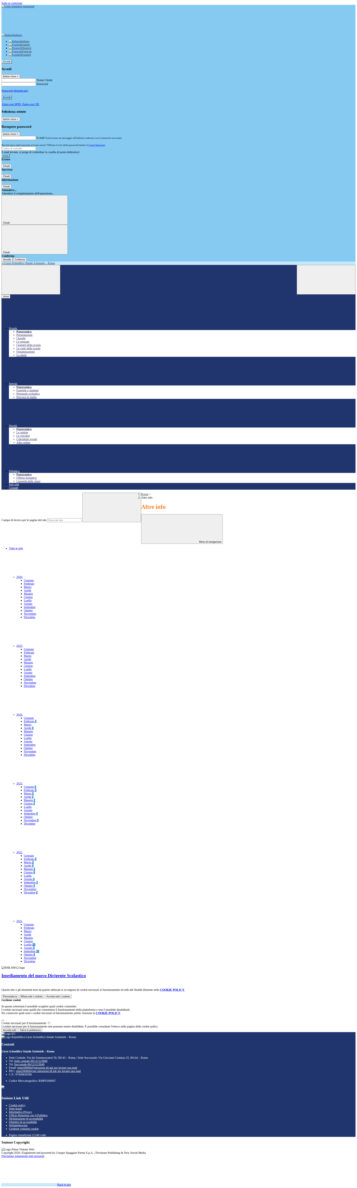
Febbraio (29, 583)
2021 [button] (19, 921)
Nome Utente (44, 80)
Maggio (28, 593)
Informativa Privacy (20, 1112)
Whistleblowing (18, 1125)
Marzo (27, 587)
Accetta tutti (58, 996)
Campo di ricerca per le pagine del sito (23, 520)
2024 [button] (19, 714)
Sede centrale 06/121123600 (30, 1061)
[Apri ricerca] (326, 279)
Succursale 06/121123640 (29, 1064)
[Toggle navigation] (30, 279)
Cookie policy (17, 1105)
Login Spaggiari (97, 145)
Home (144, 494)
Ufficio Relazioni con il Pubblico (28, 1115)
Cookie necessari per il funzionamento (24, 1023)
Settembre (30, 607)
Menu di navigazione (209, 541)
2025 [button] (19, 645)
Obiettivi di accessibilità (23, 1122)
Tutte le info (16, 548)
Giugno (28, 597)
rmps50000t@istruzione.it (47, 1067)
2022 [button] (19, 852)
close (6, 296)
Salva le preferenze (30, 1030)
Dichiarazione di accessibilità (26, 1118)
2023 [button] (19, 783)
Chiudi (6, 166)
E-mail (40, 137)
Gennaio (29, 580)
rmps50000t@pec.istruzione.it (48, 1071)
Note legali (15, 1108)
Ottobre (28, 610)
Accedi (6, 61)
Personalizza (10, 996)
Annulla (7, 259)
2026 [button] (19, 577)
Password (42, 84)
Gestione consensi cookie (24, 1128)
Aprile (27, 590)
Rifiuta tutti (32, 996)
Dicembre (29, 617)
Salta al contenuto (11, 3)
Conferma (20, 259)
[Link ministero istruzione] (17, 6)
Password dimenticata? (14, 90)
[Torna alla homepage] (178, 263)
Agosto (28, 603)
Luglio (28, 600)
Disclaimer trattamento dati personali (22, 1156)
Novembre (30, 613)
